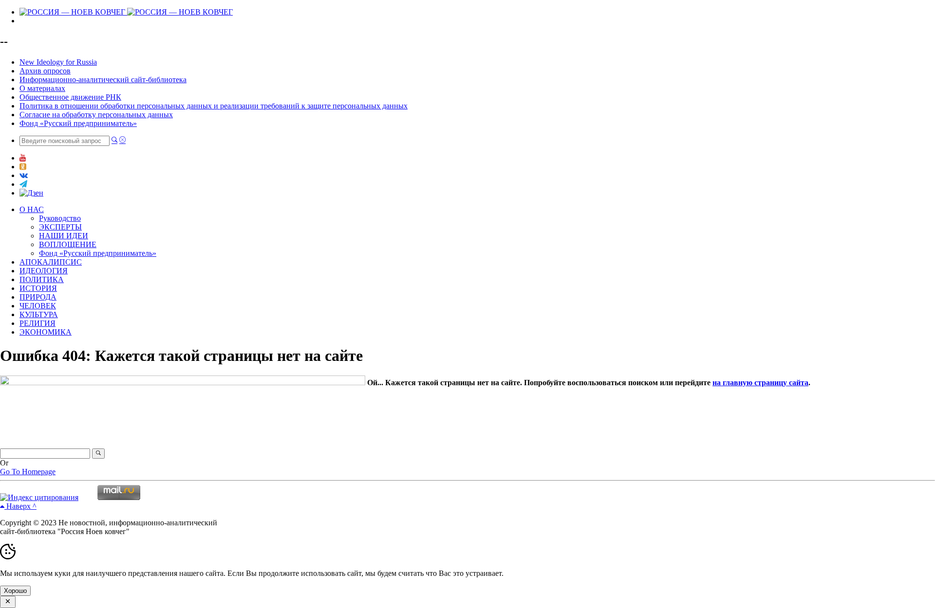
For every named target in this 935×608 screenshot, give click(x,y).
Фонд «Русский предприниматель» (78, 123)
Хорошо (15, 590)
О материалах (42, 88)
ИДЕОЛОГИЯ (43, 271)
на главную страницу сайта (760, 382)
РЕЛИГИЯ (37, 323)
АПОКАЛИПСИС (50, 262)
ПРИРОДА (37, 297)
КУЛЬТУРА (38, 314)
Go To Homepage (28, 471)
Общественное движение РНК (70, 97)
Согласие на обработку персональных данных (96, 114)
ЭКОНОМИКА (45, 332)
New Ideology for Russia (58, 62)
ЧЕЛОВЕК (37, 306)
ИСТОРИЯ (38, 288)
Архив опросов (45, 71)
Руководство (60, 218)
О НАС (31, 209)
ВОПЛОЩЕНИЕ (67, 244)
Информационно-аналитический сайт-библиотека (103, 79)
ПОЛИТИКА (41, 279)
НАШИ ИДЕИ (63, 236)
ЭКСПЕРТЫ (60, 227)
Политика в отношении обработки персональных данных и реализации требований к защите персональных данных (213, 106)
